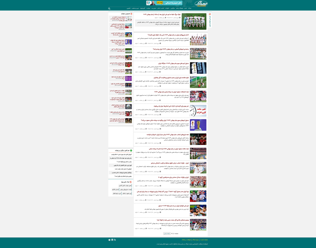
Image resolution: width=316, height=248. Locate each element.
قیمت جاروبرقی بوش (125, 189)
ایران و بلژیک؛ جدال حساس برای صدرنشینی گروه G (173, 177)
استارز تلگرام (115, 189)
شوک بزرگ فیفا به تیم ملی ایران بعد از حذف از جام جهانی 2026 (161, 14)
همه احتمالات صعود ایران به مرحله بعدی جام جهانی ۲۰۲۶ (172, 92)
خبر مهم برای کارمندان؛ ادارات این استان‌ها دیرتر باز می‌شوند (171, 106)
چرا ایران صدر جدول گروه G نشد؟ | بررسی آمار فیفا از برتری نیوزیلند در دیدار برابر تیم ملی (163, 191)
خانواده (167, 8)
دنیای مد (153, 8)
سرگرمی (173, 8)
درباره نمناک (195, 240)
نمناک (189, 8)
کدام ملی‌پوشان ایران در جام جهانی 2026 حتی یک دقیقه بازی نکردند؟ (168, 35)
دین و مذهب (135, 8)
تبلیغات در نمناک (186, 240)
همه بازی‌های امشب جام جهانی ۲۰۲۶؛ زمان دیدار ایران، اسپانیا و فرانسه (168, 134)
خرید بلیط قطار (117, 193)
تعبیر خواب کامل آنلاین (125, 186)
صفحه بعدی (167, 234)
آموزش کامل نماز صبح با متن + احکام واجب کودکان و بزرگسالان (121, 154)
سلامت (148, 8)
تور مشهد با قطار (127, 193)
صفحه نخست (204, 240)
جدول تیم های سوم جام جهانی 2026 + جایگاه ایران (173, 63)
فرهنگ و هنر (179, 8)
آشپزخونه (142, 8)
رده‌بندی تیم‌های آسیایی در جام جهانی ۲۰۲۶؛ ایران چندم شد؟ (171, 49)
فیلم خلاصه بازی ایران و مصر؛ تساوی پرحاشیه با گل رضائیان (171, 77)
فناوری (128, 8)
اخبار (185, 8)
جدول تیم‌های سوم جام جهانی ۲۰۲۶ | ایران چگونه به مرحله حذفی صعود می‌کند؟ (165, 120)
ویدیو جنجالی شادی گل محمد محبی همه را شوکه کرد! (173, 220)
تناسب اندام (161, 8)
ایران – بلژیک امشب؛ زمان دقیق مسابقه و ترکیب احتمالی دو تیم (170, 163)
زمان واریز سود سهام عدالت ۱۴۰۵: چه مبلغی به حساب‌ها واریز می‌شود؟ (121, 158)
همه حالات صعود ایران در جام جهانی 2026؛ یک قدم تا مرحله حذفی (169, 149)
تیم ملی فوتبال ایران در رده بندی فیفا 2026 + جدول (173, 206)
